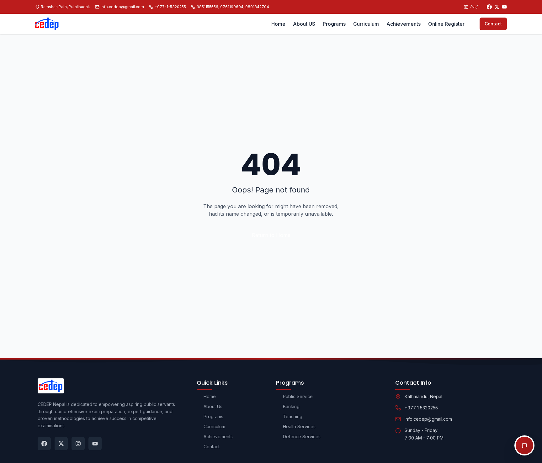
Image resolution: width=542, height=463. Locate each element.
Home (278, 24)
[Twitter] (496, 6)
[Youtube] (95, 443)
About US (304, 24)
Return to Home (271, 235)
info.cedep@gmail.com (428, 419)
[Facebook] (489, 6)
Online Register (446, 24)
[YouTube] (504, 6)
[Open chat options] (524, 445)
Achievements (403, 24)
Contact (493, 23)
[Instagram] (78, 443)
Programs (334, 24)
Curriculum (366, 24)
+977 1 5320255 (421, 407)
